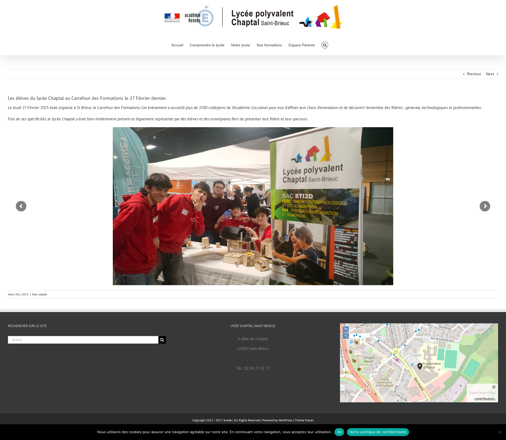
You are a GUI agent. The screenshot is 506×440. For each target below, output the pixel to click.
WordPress (285, 420)
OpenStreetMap (482, 392)
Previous (474, 73)
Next (490, 73)
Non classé (39, 294)
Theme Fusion (304, 420)
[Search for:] (83, 339)
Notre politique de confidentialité (377, 432)
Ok (339, 432)
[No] (499, 432)
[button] (325, 44)
